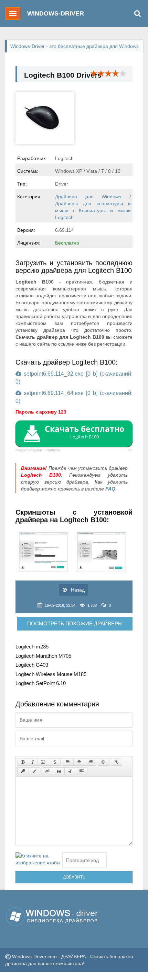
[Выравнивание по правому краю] (90, 762)
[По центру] (79, 762)
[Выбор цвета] (34, 771)
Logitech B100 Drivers (63, 75)
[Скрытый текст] (47, 771)
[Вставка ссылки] (116, 762)
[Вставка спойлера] (81, 771)
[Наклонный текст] (33, 762)
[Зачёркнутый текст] (55, 762)
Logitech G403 (31, 665)
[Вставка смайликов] (103, 762)
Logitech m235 (32, 646)
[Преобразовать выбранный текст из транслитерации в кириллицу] (70, 771)
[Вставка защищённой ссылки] (23, 771)
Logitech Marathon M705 (43, 656)
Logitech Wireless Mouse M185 (50, 674)
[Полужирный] (23, 762)
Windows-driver (55, 13)
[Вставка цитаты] (59, 771)
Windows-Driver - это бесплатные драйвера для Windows (74, 46)
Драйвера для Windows (88, 196)
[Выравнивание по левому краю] (68, 762)
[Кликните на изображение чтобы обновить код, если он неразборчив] (37, 860)
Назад (77, 590)
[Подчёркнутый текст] (43, 762)
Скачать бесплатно (84, 431)
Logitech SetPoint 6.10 (40, 683)
